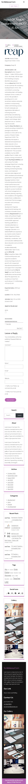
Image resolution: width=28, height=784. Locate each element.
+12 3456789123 (7, 704)
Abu (6, 569)
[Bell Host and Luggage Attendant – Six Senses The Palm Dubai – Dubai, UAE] (7, 535)
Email (7, 371)
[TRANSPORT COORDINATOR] (7, 527)
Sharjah (10, 504)
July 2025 (10, 480)
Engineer (11, 572)
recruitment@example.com (11, 706)
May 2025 (10, 484)
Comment (8, 345)
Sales (16, 575)
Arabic (7, 321)
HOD (16, 321)
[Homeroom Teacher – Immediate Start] (7, 518)
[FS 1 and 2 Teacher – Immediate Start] (7, 547)
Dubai (7, 572)
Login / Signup (14, 6)
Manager (8, 575)
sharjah (11, 578)
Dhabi (16, 569)
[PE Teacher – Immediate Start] (7, 555)
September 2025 (12, 475)
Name (7, 363)
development (11, 500)
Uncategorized (8, 318)
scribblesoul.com (8, 2)
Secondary (7, 578)
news (9, 502)
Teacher (16, 578)
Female (20, 572)
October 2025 (12, 473)
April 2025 (10, 487)
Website (7, 378)
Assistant (11, 569)
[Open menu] (24, 2)
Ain (5, 321)
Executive (16, 572)
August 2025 (11, 478)
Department (12, 321)
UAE (7, 582)
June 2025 (10, 482)
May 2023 (10, 489)
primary (13, 575)
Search (19, 415)
